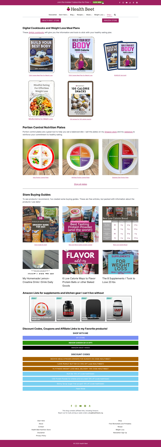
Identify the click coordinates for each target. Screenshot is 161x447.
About (41, 424)
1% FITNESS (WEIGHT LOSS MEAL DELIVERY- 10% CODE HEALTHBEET (80, 369)
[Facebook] (119, 2)
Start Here (41, 421)
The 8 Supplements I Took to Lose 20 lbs (118, 280)
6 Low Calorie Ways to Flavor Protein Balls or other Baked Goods (79, 282)
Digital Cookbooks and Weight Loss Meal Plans (51, 28)
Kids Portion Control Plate (40, 177)
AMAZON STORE (110, 20)
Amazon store (111, 132)
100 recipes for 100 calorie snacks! (80, 119)
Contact (41, 427)
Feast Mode (80, 389)
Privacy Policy (41, 436)
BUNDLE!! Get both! (120, 75)
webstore (128, 132)
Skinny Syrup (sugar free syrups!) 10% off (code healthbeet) (80, 384)
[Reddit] (129, 2)
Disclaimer (41, 433)
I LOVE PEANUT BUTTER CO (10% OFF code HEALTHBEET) (80, 364)
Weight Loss (120, 430)
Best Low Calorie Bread (120, 245)
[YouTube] (126, 2)
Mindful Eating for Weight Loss (41, 119)
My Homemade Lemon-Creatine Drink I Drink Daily (38, 280)
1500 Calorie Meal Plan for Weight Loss (80, 75)
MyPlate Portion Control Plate (80, 177)
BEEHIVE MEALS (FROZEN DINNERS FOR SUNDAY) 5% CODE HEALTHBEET (80, 359)
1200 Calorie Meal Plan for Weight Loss (41, 75)
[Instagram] (123, 2)
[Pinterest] (136, 2)
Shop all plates (80, 184)
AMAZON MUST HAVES (80, 348)
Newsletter (53, 15)
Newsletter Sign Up (120, 433)
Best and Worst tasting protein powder (80, 245)
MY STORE (80, 338)
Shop (120, 421)
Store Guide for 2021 (40, 245)
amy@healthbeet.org (95, 413)
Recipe (120, 427)
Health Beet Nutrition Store (41, 430)
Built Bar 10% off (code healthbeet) (80, 374)
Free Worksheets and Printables (120, 424)
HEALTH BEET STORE (50, 20)
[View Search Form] (115, 15)
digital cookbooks (36, 32)
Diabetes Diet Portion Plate (120, 177)
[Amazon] (133, 2)
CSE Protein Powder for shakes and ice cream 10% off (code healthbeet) (80, 379)
